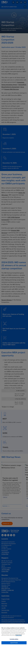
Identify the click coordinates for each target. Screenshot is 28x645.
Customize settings (14, 639)
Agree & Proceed (14, 642)
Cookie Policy (18, 635)
